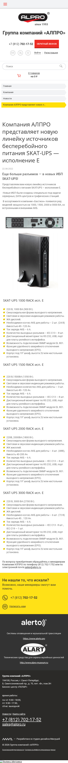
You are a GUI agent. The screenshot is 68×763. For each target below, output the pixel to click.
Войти (37, 52)
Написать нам (17, 606)
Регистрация (51, 52)
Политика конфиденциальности (13, 750)
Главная (7, 86)
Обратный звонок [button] (47, 44)
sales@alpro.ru (33, 567)
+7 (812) (21, 44)
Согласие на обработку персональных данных (40, 750)
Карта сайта (19, 714)
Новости (7, 98)
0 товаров (34, 73)
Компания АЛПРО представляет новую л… (24, 105)
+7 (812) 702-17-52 (21, 719)
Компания (8, 92)
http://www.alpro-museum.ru (34, 662)
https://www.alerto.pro (34, 638)
